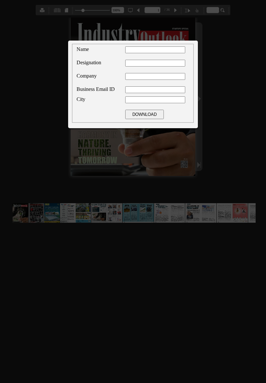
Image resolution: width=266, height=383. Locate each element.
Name (83, 49)
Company (87, 76)
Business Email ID (96, 89)
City (81, 99)
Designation (89, 62)
